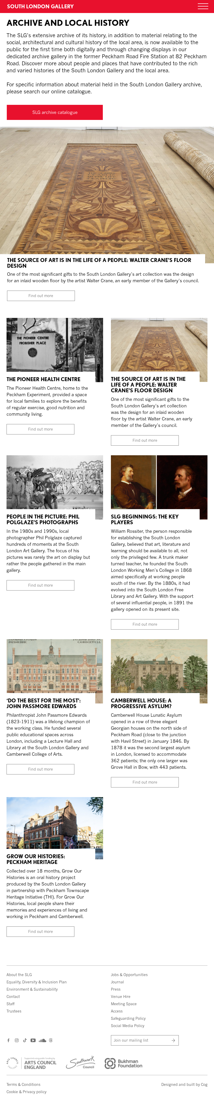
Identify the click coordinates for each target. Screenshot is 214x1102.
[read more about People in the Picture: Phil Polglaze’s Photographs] (55, 487)
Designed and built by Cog (184, 1084)
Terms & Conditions (23, 1084)
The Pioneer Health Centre (43, 379)
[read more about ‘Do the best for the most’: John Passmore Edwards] (55, 671)
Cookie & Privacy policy (26, 1092)
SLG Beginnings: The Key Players (145, 520)
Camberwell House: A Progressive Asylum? (141, 703)
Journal (117, 982)
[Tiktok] (25, 1041)
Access (117, 1011)
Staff (10, 1004)
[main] (107, 473)
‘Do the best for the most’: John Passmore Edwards (44, 703)
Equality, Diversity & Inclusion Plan (37, 982)
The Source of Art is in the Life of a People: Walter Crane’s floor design (99, 263)
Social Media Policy (127, 1025)
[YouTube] (33, 1040)
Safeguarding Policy (128, 1018)
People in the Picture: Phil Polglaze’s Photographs (43, 520)
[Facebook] (9, 1040)
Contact (13, 996)
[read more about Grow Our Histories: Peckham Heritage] (55, 827)
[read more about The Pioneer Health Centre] (55, 349)
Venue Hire (120, 996)
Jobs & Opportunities (129, 974)
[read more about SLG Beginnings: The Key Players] (159, 487)
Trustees (14, 1011)
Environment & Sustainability (32, 989)
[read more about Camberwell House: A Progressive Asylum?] (159, 671)
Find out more (40, 295)
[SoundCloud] (42, 1040)
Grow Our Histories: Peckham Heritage (36, 859)
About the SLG (19, 974)
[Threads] (50, 1041)
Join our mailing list (131, 1040)
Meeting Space (124, 1004)
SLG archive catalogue (55, 112)
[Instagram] (17, 1040)
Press (116, 989)
